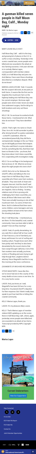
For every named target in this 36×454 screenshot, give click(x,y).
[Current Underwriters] (18, 370)
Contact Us (7, 429)
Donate (30, 3)
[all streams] (33, 451)
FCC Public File (8, 425)
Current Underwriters (18, 390)
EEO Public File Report (10, 420)
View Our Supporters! (18, 396)
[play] (3, 452)
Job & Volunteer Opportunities (13, 433)
